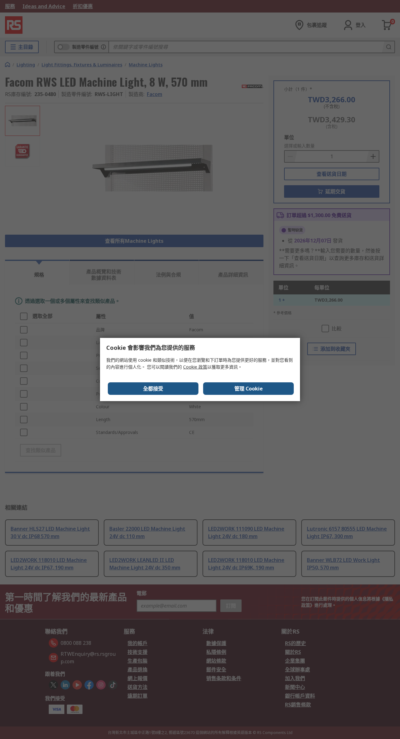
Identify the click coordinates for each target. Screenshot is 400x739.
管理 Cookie (248, 388)
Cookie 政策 (195, 367)
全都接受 (153, 388)
